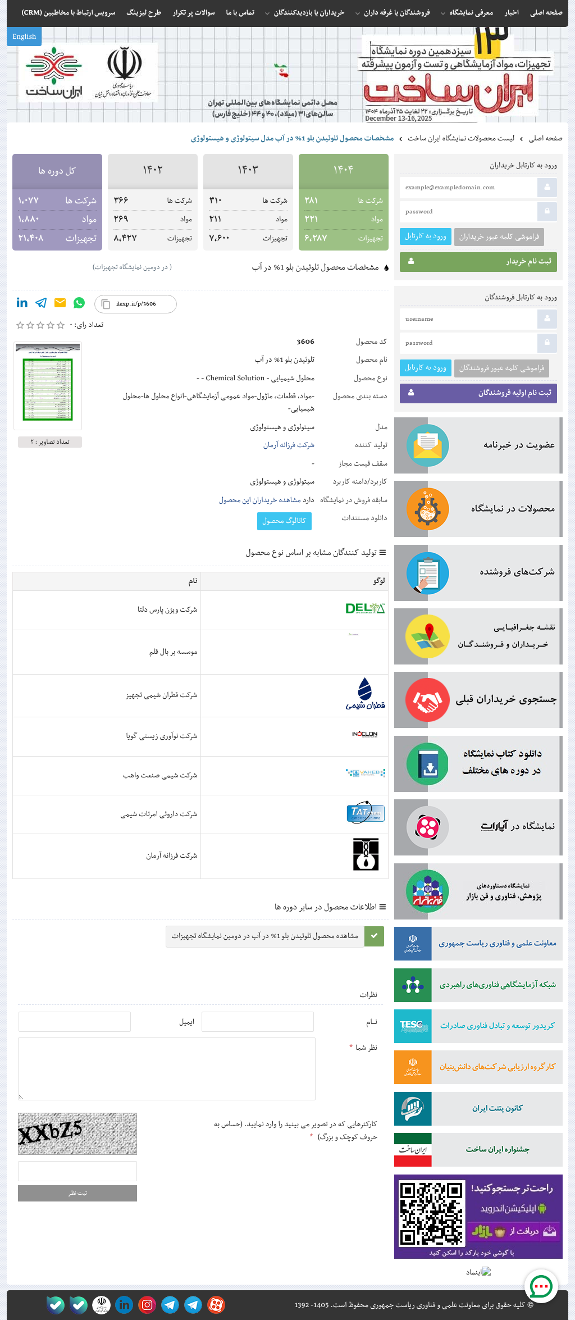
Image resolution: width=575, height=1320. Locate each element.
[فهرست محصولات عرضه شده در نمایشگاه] (478, 511)
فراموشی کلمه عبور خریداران (499, 237)
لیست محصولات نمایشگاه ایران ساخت (461, 139)
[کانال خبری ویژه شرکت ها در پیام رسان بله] (53, 1305)
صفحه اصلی (545, 139)
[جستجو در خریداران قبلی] (478, 702)
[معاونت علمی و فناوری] (478, 946)
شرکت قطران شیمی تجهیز (161, 695)
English (24, 37)
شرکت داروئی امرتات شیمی (158, 814)
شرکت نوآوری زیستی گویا (162, 736)
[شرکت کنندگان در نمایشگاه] (478, 575)
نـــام (371, 1022)
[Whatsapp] (79, 305)
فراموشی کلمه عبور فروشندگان (501, 368)
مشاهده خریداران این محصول (260, 500)
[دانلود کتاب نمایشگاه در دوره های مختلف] (478, 766)
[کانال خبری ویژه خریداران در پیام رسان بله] (76, 1305)
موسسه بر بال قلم (173, 652)
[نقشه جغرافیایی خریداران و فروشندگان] (478, 638)
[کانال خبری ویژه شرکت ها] (191, 1305)
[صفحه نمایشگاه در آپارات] (214, 1305)
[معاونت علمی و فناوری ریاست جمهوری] (99, 1305)
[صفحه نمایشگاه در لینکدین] (122, 1305)
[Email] (60, 305)
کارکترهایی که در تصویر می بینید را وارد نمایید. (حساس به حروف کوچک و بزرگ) (295, 1130)
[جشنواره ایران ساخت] (478, 1152)
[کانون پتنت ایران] (478, 1111)
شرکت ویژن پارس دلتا (168, 610)
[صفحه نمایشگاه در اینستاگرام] (145, 1305)
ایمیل (186, 1022)
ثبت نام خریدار (528, 262)
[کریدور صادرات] (478, 1028)
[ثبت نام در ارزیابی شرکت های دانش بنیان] (478, 1069)
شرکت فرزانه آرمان (288, 445)
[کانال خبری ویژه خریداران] (168, 1305)
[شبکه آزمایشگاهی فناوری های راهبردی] (478, 987)
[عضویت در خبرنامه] (478, 447)
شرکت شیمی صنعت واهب (160, 776)
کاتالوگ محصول (284, 521)
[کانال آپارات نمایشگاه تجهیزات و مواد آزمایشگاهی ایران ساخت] (478, 829)
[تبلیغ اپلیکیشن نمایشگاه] (478, 1219)
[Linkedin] (21, 305)
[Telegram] (41, 305)
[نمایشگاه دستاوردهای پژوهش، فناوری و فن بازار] (478, 893)
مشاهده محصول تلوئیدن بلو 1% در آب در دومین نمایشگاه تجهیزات (265, 936)
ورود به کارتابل (425, 236)
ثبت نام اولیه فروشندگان (514, 393)
